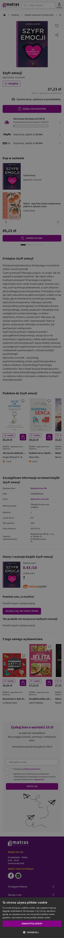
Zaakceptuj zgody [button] (32, 923)
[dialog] (32, 917)
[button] (32, 932)
